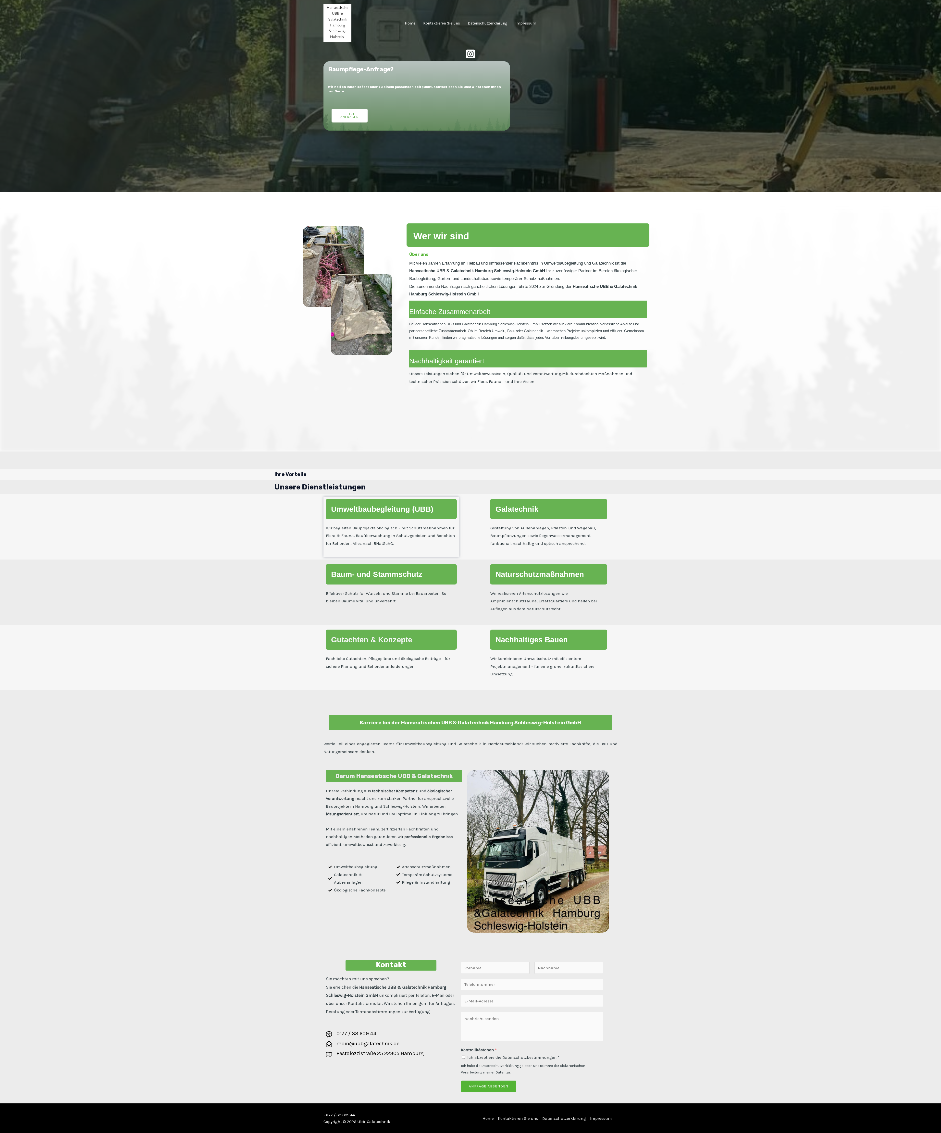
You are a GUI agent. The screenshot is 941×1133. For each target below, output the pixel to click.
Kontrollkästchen (479, 1049)
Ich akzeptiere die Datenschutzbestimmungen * (513, 1057)
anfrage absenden (488, 1086)
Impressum (525, 23)
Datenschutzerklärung (488, 23)
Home (410, 23)
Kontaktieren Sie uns (441, 23)
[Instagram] (470, 54)
